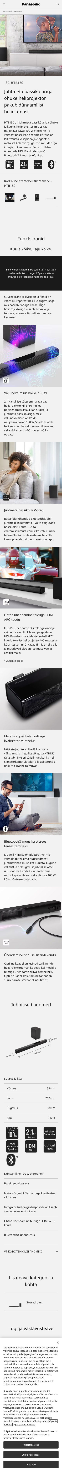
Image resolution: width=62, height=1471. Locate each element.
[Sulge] (58, 1342)
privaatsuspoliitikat (25, 1424)
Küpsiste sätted (31, 1444)
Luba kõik (31, 1464)
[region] (31, 1404)
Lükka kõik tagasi (31, 1454)
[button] (23, 197)
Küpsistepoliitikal (43, 276)
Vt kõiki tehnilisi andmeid (23, 1251)
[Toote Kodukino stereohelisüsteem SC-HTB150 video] (9, 197)
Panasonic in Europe (12, 11)
